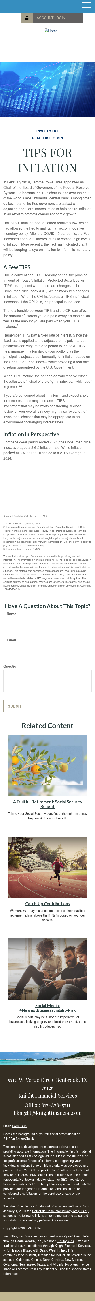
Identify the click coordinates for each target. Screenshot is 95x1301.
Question (11, 666)
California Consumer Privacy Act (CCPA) (60, 1211)
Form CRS (19, 1126)
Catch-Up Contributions (47, 903)
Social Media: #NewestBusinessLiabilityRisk (47, 1008)
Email (11, 640)
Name (11, 613)
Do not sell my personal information (43, 1220)
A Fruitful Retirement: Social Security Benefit (47, 804)
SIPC (70, 1241)
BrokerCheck (25, 1138)
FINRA (61, 1241)
